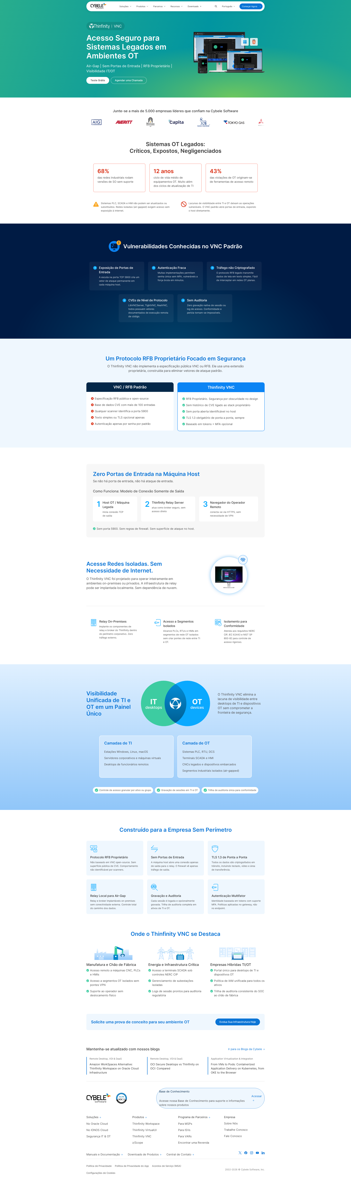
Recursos (175, 6)
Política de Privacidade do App (132, 1166)
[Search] (216, 6)
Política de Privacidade (99, 1166)
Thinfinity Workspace (146, 1123)
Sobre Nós (231, 1123)
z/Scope (137, 1142)
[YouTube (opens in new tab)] (257, 1152)
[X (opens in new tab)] (240, 1152)
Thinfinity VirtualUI (144, 1130)
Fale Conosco (233, 1136)
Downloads (193, 6)
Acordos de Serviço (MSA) (166, 1166)
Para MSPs (185, 1123)
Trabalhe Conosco (236, 1129)
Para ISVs (184, 1130)
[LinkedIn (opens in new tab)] (263, 1152)
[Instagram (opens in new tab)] (251, 1152)
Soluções (123, 6)
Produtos (140, 6)
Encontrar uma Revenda (193, 1142)
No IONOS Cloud (97, 1130)
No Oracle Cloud (97, 1123)
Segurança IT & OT (98, 1136)
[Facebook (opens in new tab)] (245, 1152)
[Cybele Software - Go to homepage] (98, 6)
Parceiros (158, 6)
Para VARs (185, 1136)
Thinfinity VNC (141, 1136)
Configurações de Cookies (100, 1173)
